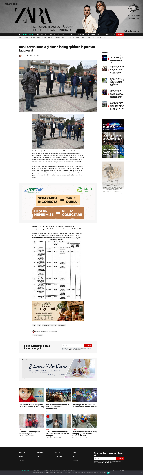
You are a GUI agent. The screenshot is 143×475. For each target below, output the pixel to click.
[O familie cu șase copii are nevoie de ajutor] (31, 421)
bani (34, 325)
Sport (74, 456)
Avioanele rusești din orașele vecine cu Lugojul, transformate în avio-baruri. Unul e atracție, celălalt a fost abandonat (117, 105)
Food (83, 37)
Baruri (77, 37)
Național (39, 37)
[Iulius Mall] (71, 16)
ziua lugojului (61, 325)
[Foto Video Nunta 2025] (58, 368)
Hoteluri (64, 37)
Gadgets (99, 37)
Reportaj (26, 37)
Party (105, 37)
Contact (75, 460)
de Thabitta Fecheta (107, 155)
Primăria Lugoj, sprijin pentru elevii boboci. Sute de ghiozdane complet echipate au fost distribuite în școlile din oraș (117, 70)
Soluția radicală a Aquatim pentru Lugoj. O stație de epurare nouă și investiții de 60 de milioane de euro (117, 82)
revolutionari (45, 325)
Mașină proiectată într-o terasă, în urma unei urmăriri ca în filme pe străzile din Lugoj (116, 59)
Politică (21, 456)
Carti (93, 37)
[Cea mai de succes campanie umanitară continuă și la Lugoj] (31, 395)
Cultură (39, 456)
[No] (141, 472)
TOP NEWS (120, 34)
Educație (105, 133)
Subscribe (88, 345)
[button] (20, 34)
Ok (108, 472)
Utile (45, 37)
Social (21, 429)
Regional (33, 37)
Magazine (57, 37)
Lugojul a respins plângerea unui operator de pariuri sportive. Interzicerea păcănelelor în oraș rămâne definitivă (117, 94)
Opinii (20, 37)
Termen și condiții (77, 349)
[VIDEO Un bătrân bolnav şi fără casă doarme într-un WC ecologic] (58, 421)
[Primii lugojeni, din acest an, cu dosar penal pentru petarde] (84, 395)
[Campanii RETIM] (58, 202)
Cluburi (88, 37)
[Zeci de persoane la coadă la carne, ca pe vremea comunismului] (58, 395)
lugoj (39, 325)
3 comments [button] (38, 335)
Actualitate (22, 452)
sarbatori (53, 325)
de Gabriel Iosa (106, 129)
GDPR (70, 349)
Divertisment (58, 456)
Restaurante (71, 37)
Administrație (41, 452)
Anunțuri (50, 37)
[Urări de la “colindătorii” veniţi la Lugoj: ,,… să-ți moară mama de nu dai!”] (84, 421)
